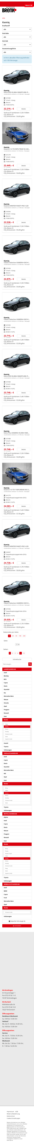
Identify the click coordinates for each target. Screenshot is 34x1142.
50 (16, 636)
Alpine (6, 817)
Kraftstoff (6, 26)
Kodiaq (7, 731)
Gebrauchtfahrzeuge (12, 884)
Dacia (5, 686)
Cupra (6, 683)
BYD (5, 679)
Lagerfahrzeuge (10, 669)
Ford (5, 898)
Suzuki (6, 743)
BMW (5, 891)
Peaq (6, 868)
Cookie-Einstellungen (13, 1118)
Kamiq (6, 726)
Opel (5, 706)
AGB (16, 1111)
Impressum (10, 1111)
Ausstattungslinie (9, 49)
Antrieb (5, 41)
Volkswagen (8, 750)
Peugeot (6, 710)
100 (20, 636)
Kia (5, 693)
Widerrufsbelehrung (13, 1114)
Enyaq (6, 851)
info (3, 18)
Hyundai (6, 689)
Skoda (6, 720)
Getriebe (5, 33)
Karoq (6, 729)
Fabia (6, 724)
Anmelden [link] (18, 926)
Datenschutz (11, 1116)
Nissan (6, 699)
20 (13, 636)
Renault (6, 713)
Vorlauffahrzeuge (11, 753)
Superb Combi (8, 739)
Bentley (6, 676)
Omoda (6, 703)
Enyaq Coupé (8, 853)
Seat (5, 716)
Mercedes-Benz (9, 696)
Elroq (6, 788)
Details (23, 109)
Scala (6, 736)
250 (24, 636)
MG (5, 773)
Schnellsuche (17, 659)
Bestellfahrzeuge (10, 814)
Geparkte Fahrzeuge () (18, 921)
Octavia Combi (8, 734)
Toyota (6, 746)
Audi (5, 672)
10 (24, 653)
